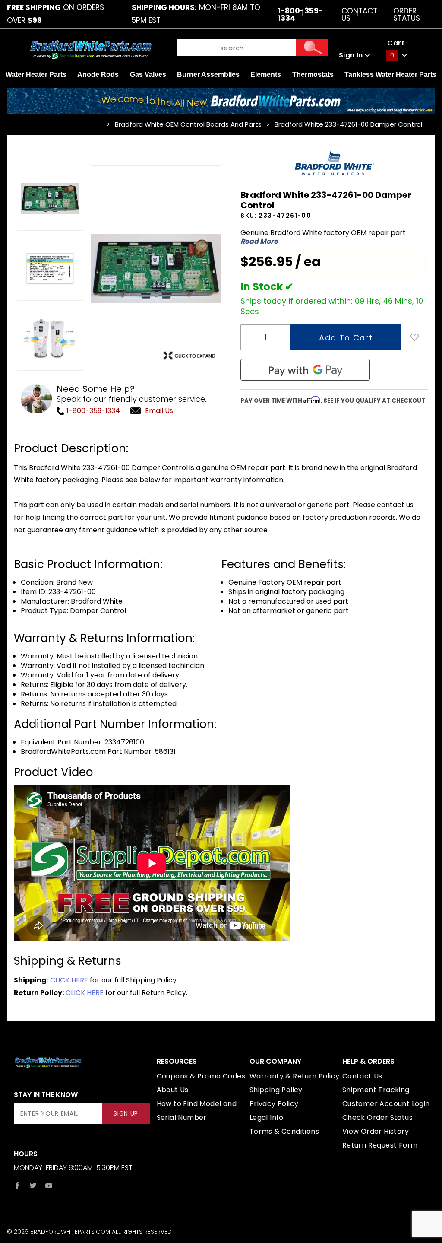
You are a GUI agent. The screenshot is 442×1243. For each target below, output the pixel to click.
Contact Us (359, 14)
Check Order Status (377, 1117)
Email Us (159, 411)
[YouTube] (49, 1185)
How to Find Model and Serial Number (197, 1110)
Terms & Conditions (284, 1131)
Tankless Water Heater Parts (390, 74)
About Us (173, 1090)
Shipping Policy (276, 1090)
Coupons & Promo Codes (201, 1076)
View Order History (375, 1131)
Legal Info (266, 1117)
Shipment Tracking (376, 1090)
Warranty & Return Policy (294, 1076)
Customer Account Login (386, 1104)
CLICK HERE (69, 980)
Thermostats (313, 74)
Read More (259, 241)
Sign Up (126, 1113)
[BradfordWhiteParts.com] (90, 49)
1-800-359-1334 (92, 411)
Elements (265, 74)
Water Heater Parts (36, 74)
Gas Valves (148, 74)
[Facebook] (17, 1185)
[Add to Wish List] (414, 337)
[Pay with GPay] (305, 370)
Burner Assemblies (208, 74)
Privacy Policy (274, 1104)
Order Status (406, 14)
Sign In (352, 55)
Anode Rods (98, 74)
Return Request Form (380, 1145)
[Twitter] (33, 1185)
